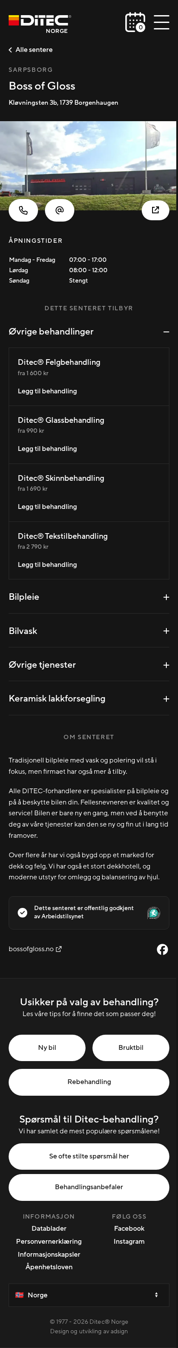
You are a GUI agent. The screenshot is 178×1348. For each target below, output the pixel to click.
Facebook (129, 1228)
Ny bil (47, 1047)
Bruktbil (130, 1047)
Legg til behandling (47, 391)
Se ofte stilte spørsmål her (89, 1156)
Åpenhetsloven (49, 1267)
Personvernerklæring (49, 1241)
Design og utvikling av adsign (89, 1331)
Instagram (129, 1241)
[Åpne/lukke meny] (161, 22)
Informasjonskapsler (49, 1254)
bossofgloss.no (31, 949)
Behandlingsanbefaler (89, 1187)
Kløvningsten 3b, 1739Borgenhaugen (63, 103)
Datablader (49, 1228)
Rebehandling (89, 1082)
